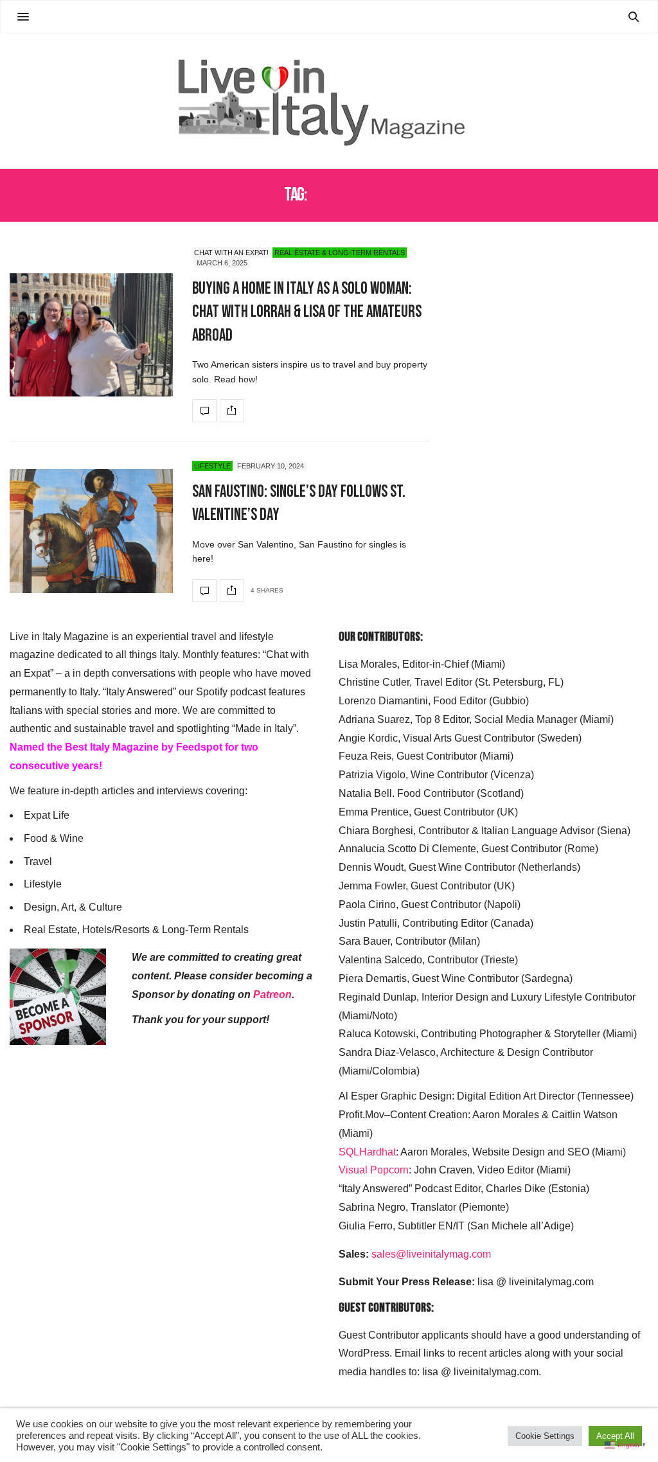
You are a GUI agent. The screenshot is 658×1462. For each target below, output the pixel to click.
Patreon (272, 994)
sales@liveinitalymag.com (431, 1254)
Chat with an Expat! (231, 252)
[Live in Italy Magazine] (329, 101)
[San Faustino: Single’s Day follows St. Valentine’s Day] (91, 531)
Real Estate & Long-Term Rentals (339, 252)
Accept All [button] (615, 1436)
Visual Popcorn (374, 1169)
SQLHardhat (367, 1151)
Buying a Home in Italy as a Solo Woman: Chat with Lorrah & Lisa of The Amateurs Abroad (307, 312)
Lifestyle (212, 466)
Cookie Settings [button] (544, 1436)
